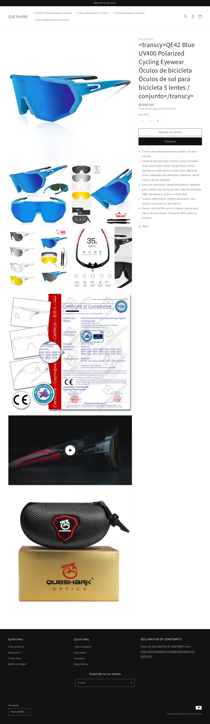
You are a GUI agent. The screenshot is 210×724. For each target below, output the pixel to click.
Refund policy (14, 652)
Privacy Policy (14, 658)
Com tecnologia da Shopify (192, 714)
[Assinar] (131, 682)
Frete (155, 108)
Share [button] (145, 226)
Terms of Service (16, 646)
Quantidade (144, 114)
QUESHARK (177, 714)
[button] (185, 16)
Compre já (170, 141)
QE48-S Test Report (17, 664)
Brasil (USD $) (17, 711)
